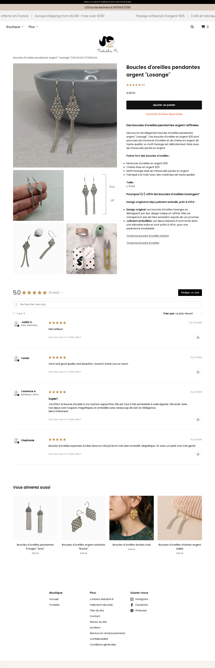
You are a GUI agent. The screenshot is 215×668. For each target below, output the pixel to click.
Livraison (95, 627)
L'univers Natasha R (101, 599)
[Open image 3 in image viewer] (91, 195)
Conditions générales (103, 644)
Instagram (141, 599)
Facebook (141, 605)
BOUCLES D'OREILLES (84, 57)
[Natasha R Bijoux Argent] (107, 44)
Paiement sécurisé (101, 605)
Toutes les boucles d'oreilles (142, 242)
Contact (95, 616)
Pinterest (141, 610)
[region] (107, 16)
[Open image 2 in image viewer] (38, 195)
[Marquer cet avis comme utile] (198, 337)
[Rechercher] (192, 27)
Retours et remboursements (107, 633)
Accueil (53, 599)
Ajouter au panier (164, 105)
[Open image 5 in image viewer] (91, 248)
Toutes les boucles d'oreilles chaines (147, 235)
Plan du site (97, 610)
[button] (62, 292)
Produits (54, 605)
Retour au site (98, 622)
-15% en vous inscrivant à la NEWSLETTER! (107, 7)
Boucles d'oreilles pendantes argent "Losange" (41, 57)
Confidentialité (99, 639)
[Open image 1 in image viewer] (65, 115)
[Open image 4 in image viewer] (38, 248)
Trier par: (169, 313)
